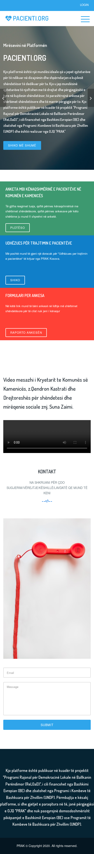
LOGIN (84, 5)
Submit (47, 725)
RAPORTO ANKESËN (26, 332)
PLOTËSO (17, 228)
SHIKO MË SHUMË (22, 145)
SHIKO (15, 280)
